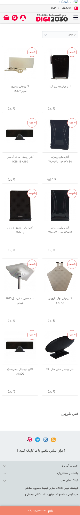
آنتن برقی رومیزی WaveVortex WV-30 (60, 159)
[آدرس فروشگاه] (40, 2)
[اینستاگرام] (45, 439)
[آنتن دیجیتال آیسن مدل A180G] (20, 347)
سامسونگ (60, 494)
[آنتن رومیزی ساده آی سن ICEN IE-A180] (20, 134)
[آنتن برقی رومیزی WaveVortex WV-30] (60, 134)
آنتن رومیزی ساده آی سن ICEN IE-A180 (20, 159)
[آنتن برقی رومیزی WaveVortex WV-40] (60, 205)
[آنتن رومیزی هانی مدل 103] (60, 347)
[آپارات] (29, 439)
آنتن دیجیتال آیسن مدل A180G (20, 371)
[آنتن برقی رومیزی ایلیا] (60, 64)
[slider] (64, 107)
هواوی (51, 494)
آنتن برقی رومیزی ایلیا (60, 86)
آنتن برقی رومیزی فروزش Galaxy (20, 230)
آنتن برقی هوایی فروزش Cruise (60, 301)
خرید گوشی (72, 494)
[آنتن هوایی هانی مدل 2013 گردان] (20, 276)
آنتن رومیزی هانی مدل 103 (60, 369)
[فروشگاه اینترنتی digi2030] (52, 17)
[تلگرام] (37, 439)
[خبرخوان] (53, 439)
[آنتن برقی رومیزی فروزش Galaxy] (20, 205)
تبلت (43, 494)
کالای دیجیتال (33, 494)
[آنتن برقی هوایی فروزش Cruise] (60, 276)
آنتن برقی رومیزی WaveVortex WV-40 (60, 230)
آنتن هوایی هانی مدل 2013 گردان (20, 301)
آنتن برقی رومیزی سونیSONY (20, 88)
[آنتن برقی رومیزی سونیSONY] (20, 64)
